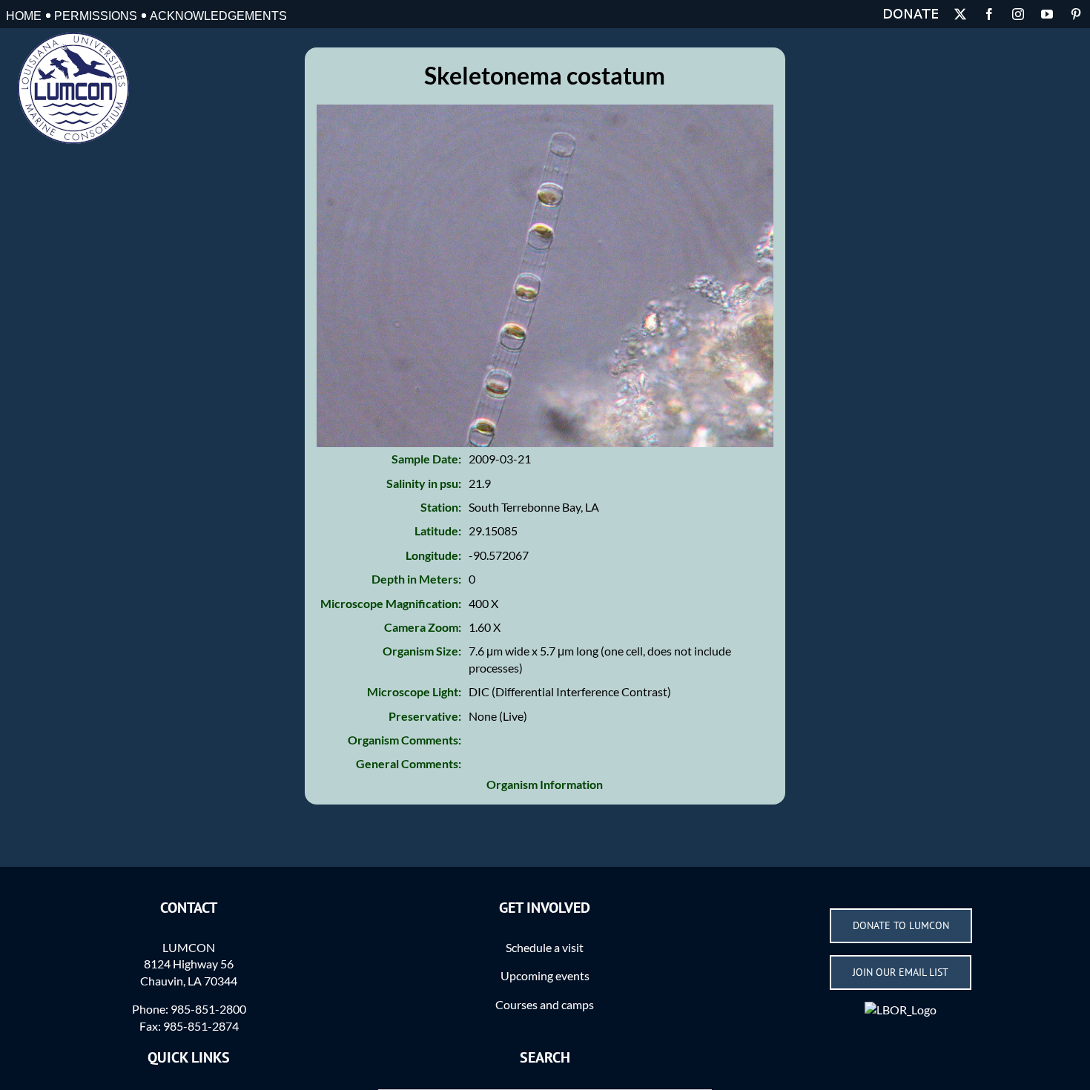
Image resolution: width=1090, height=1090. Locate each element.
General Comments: (408, 763)
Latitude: (437, 530)
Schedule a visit (545, 947)
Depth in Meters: (416, 579)
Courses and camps (544, 1004)
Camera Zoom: (422, 627)
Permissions (95, 16)
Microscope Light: (414, 691)
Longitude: (433, 555)
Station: (440, 507)
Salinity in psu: (423, 483)
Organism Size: (422, 651)
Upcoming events (545, 975)
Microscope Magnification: (390, 603)
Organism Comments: (404, 740)
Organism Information (544, 784)
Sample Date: (426, 459)
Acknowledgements (218, 16)
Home (24, 16)
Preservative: (425, 716)
